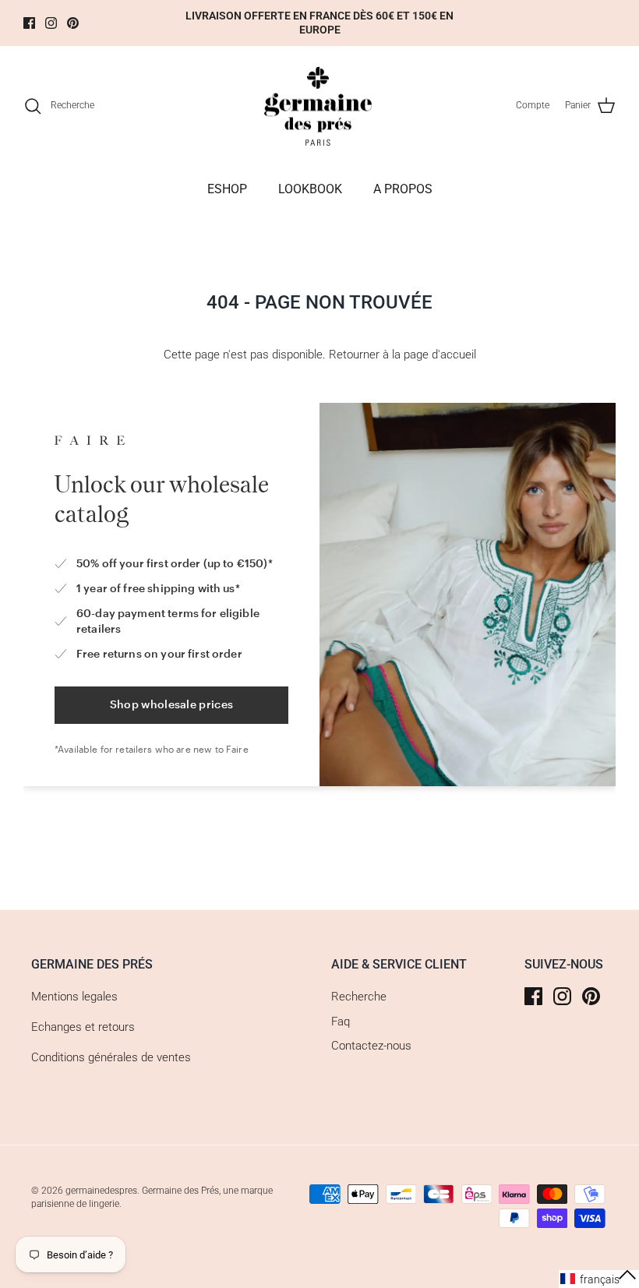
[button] (599, 1279)
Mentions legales (74, 997)
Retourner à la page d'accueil (402, 355)
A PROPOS (402, 189)
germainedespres (101, 1190)
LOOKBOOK (310, 189)
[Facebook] (29, 23)
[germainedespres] (319, 106)
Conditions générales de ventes (111, 1057)
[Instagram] (51, 23)
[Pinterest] (73, 23)
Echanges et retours (83, 1027)
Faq (340, 1022)
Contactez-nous (371, 1046)
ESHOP (227, 189)
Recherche (359, 997)
